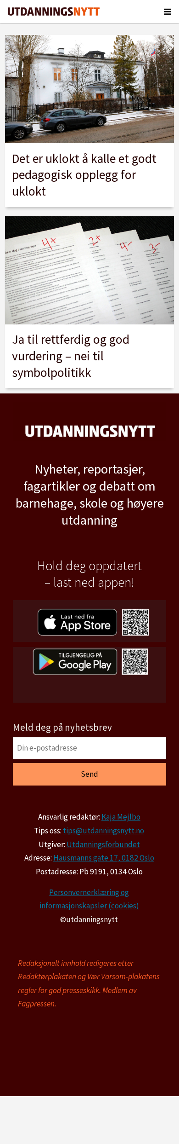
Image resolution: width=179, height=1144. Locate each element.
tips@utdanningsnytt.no (103, 831)
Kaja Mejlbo (120, 817)
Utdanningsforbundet (103, 844)
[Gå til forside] (54, 11)
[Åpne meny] (167, 11)
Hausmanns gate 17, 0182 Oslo (103, 858)
